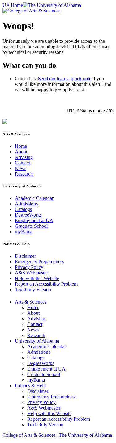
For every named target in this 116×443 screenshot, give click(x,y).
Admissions (26, 203)
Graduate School (31, 226)
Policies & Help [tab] (30, 385)
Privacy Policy (29, 267)
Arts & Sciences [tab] (30, 302)
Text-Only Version (33, 289)
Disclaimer (25, 256)
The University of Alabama (85, 435)
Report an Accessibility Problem (46, 284)
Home (21, 146)
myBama (23, 231)
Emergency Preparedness (39, 261)
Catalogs (23, 209)
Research (24, 174)
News (20, 168)
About (21, 151)
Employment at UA (34, 220)
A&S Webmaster (31, 272)
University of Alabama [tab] (37, 341)
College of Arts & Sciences (28, 435)
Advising (24, 157)
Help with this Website (37, 278)
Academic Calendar (34, 198)
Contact (22, 162)
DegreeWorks (28, 214)
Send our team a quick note (64, 78)
